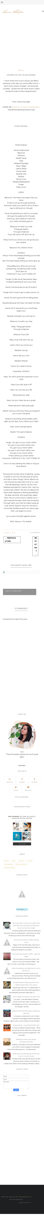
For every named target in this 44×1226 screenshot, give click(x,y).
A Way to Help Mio (13, 591)
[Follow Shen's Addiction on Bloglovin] (22, 910)
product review (9, 868)
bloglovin (28, 790)
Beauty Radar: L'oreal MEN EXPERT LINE (26, 1025)
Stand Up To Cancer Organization (25, 107)
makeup (29, 861)
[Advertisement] (22, 45)
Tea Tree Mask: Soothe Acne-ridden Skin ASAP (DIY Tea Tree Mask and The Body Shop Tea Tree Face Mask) (26, 925)
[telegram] (7, 533)
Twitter (16, 790)
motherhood (8, 864)
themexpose (23, 1197)
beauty (6, 861)
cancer (21, 70)
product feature (21, 864)
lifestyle (21, 861)
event (14, 861)
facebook (34, 782)
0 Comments (35, 532)
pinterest (22, 782)
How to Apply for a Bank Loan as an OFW (26, 997)
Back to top (24, 1202)
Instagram (9, 782)
